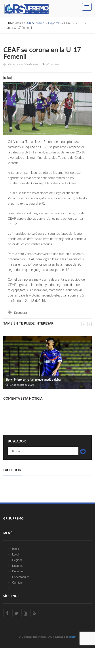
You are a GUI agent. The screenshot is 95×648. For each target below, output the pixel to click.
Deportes (18, 571)
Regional (17, 560)
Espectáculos (21, 577)
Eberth (72, 636)
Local (15, 554)
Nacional (17, 565)
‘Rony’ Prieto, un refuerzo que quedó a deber (33, 379)
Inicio (15, 548)
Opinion (17, 582)
